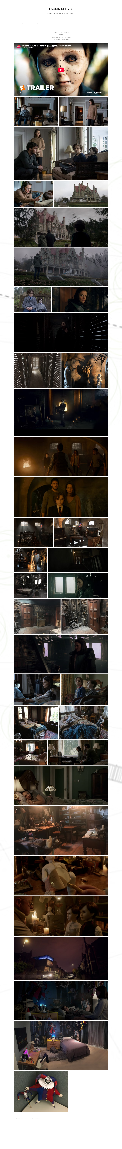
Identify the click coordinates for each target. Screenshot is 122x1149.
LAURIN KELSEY (61, 9)
